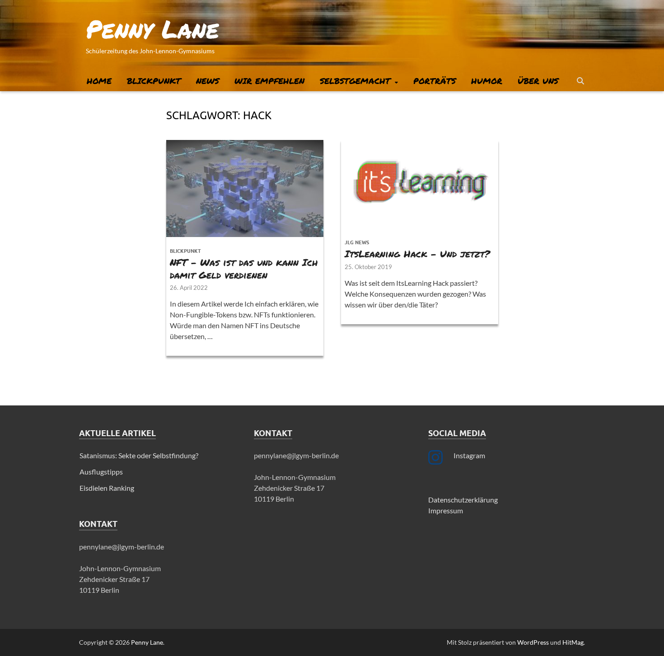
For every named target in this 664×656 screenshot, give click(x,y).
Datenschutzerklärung (463, 499)
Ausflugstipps (101, 471)
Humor (486, 81)
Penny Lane (152, 28)
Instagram (469, 455)
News (207, 81)
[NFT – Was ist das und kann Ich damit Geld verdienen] (244, 188)
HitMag (573, 642)
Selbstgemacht (355, 81)
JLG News (357, 242)
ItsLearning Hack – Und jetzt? (417, 254)
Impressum (445, 510)
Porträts (434, 81)
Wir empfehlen (269, 81)
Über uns (538, 81)
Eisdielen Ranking (106, 488)
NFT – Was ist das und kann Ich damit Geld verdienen (244, 268)
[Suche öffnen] (580, 81)
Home (99, 81)
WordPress (533, 642)
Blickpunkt (154, 81)
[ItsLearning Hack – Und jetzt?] (419, 184)
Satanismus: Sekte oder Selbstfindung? (138, 455)
